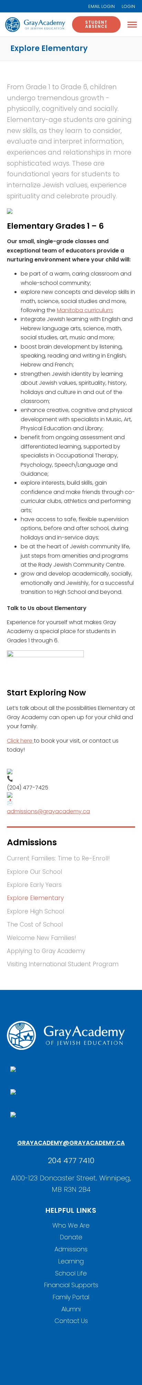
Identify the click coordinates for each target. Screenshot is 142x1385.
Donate (71, 1237)
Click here (20, 741)
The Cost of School (35, 924)
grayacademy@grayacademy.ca (71, 1143)
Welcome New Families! (41, 938)
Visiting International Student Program (63, 964)
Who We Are (71, 1225)
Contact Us (71, 1320)
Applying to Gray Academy (46, 951)
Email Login (101, 6)
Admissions (71, 1249)
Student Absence (96, 24)
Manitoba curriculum (84, 310)
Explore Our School (34, 872)
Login (128, 6)
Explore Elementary (35, 898)
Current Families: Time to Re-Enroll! (58, 858)
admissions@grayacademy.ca (48, 811)
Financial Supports (71, 1285)
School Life (71, 1273)
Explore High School (35, 911)
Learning (71, 1261)
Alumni (71, 1309)
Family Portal (71, 1297)
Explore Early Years (34, 885)
